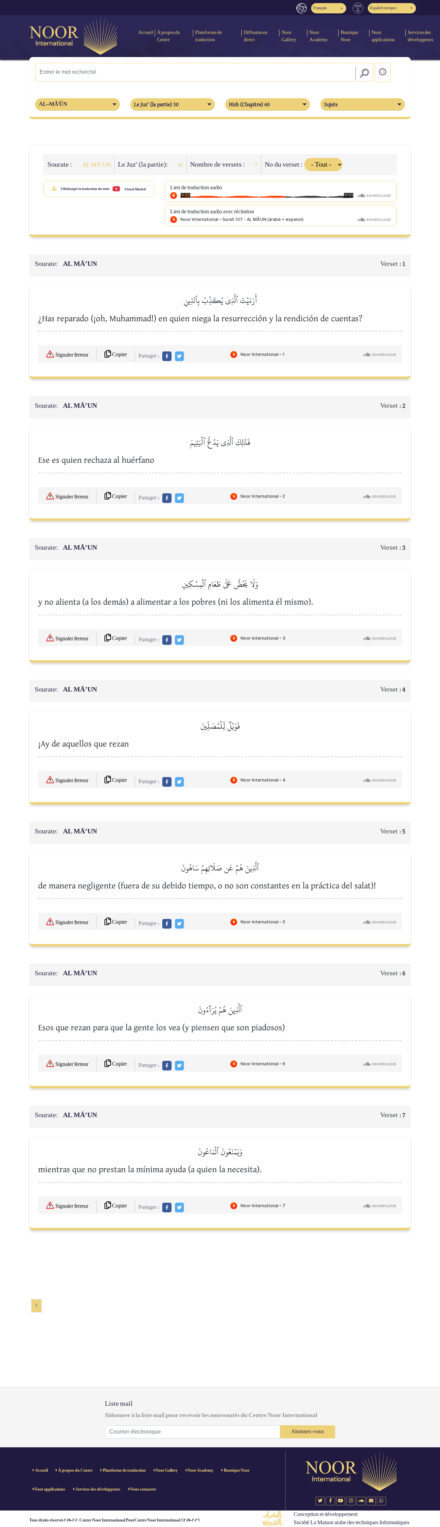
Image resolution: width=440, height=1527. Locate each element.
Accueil (145, 32)
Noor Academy (318, 36)
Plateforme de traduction (208, 36)
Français (320, 8)
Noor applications (383, 36)
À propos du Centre (168, 36)
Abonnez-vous (307, 1432)
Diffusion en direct (255, 36)
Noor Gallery (289, 36)
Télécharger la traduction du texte (84, 189)
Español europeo (383, 8)
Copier (119, 355)
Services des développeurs (97, 1489)
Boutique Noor (349, 36)
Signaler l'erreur (71, 355)
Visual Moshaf (135, 189)
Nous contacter (143, 1489)
